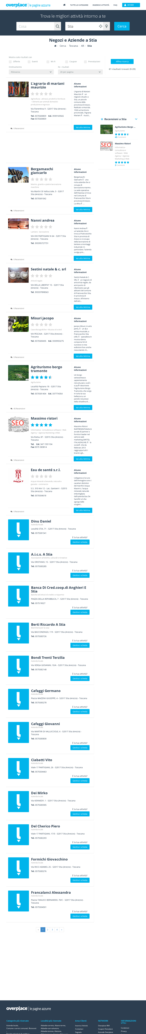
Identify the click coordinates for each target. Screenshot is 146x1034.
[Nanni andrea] (18, 224)
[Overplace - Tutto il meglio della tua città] (64, 5)
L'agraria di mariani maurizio (47, 85)
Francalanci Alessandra (51, 892)
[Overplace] (55, 46)
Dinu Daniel (41, 521)
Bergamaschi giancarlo (42, 170)
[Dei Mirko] (18, 801)
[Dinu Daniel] (18, 529)
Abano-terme (60, 1025)
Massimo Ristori (123, 143)
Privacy (124, 1031)
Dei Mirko (39, 792)
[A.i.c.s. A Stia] (18, 562)
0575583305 (40, 805)
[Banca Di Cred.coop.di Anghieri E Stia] (18, 596)
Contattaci (79, 1029)
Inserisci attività (101, 5)
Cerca (121, 26)
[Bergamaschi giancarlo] (18, 175)
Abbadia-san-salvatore (50, 1028)
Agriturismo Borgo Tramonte (125, 127)
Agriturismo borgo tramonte (46, 368)
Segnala (78, 1032)
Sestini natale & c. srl (48, 269)
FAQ (115, 5)
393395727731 (41, 243)
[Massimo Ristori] (106, 146)
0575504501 (40, 907)
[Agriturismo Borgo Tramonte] (106, 129)
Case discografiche (38, 329)
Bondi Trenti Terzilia (48, 657)
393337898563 (41, 292)
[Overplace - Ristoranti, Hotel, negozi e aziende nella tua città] (28, 5)
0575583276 (40, 871)
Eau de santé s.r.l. (46, 469)
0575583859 (40, 116)
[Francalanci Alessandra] (18, 901)
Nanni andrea (42, 220)
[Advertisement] (50, 148)
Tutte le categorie (79, 5)
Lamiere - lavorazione (40, 231)
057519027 (40, 603)
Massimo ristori (44, 418)
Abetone (57, 1031)
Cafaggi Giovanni (45, 723)
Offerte (16, 61)
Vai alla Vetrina (83, 127)
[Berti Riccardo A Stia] (18, 633)
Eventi (35, 61)
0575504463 (40, 771)
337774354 (57, 393)
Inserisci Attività (81, 1025)
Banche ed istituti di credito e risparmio (47, 594)
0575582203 (40, 838)
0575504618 (40, 495)
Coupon (73, 61)
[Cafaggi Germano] (18, 699)
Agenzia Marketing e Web (49, 432)
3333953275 (58, 341)
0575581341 (40, 533)
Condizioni (125, 1028)
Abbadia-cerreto (47, 1025)
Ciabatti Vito (41, 759)
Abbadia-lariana (47, 1031)
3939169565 (58, 116)
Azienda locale (37, 524)
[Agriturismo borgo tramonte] (18, 373)
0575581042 (40, 198)
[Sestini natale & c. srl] (18, 275)
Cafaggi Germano (46, 690)
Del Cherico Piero (45, 826)
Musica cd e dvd (55, 329)
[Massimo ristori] (18, 424)
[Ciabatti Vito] (18, 768)
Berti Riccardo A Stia (48, 624)
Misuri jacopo (42, 318)
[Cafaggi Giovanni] (18, 732)
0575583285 (40, 566)
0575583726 (40, 636)
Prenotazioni (94, 61)
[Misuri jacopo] (18, 324)
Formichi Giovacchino (49, 859)
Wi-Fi (53, 61)
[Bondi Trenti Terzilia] (18, 666)
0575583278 (40, 702)
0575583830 (40, 738)
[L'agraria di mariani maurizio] (18, 89)
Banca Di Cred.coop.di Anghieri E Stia (58, 589)
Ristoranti (32, 1028)
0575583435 (40, 341)
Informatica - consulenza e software (46, 430)
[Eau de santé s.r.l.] (18, 476)
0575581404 (40, 393)
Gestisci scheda (80, 542)
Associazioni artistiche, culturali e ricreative (49, 557)
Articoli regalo (36, 280)
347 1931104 (46, 444)
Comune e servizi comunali (17, 1028)
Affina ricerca (122, 61)
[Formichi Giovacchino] (18, 867)
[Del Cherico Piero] (18, 834)
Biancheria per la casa (40, 627)
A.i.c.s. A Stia (41, 554)
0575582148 (40, 669)
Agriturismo (36, 382)
